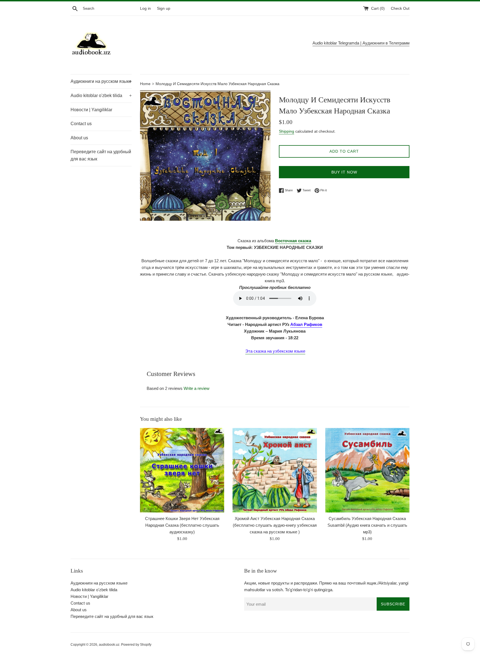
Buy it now (344, 172)
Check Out (400, 8)
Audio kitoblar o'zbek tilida (101, 95)
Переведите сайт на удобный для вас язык (101, 155)
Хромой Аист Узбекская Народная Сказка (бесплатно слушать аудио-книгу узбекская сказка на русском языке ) (275, 525)
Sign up (163, 8)
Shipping (286, 131)
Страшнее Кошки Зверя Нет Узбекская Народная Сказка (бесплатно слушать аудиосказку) (182, 525)
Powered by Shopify (136, 645)
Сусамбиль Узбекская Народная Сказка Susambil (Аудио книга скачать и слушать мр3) (367, 525)
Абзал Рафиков (306, 324)
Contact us (81, 123)
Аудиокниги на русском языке (101, 81)
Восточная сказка (293, 240)
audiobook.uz (109, 645)
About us (79, 137)
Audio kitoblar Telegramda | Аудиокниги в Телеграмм (360, 43)
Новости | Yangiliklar (91, 109)
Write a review (196, 388)
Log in (145, 8)
